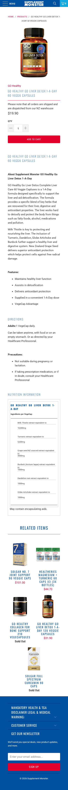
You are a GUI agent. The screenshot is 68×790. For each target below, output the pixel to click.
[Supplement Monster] (34, 3)
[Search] (56, 3)
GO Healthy (14, 85)
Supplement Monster (37, 778)
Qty (10, 121)
